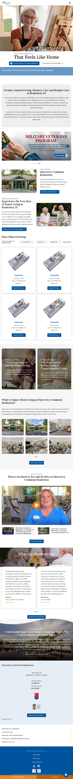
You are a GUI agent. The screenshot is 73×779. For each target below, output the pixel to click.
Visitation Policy (7, 719)
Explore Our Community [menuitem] (11, 729)
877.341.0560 (36, 754)
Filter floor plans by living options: (8, 242)
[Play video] (36, 505)
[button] (5, 146)
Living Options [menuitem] (7, 732)
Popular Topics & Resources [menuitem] (12, 735)
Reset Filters (67, 242)
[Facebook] (34, 771)
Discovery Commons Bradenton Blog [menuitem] (15, 738)
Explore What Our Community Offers (36, 654)
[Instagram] (39, 771)
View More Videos (36, 541)
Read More (10, 384)
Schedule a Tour (18, 777)
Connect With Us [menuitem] (8, 742)
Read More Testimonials (36, 617)
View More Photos (37, 463)
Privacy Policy (36, 758)
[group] (36, 146)
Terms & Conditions (36, 762)
